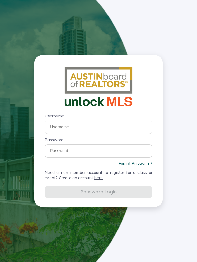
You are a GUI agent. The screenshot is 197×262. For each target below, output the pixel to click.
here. (98, 177)
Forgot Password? (135, 163)
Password (54, 139)
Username (54, 115)
